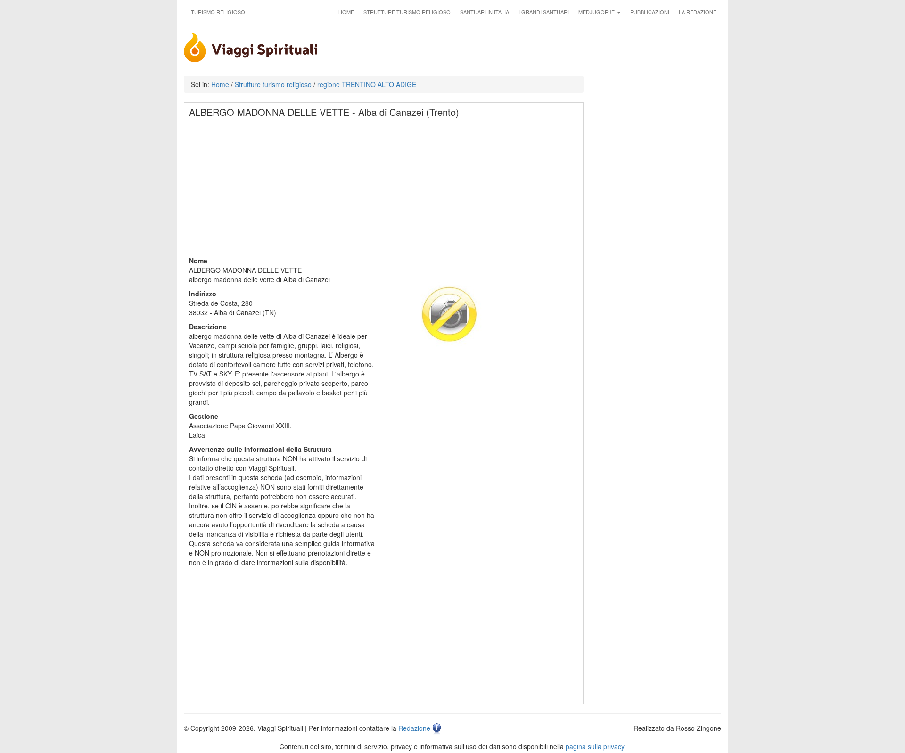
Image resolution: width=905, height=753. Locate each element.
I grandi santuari (543, 12)
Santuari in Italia (484, 12)
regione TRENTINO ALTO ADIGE (366, 84)
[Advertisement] (384, 190)
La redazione (697, 12)
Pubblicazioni (649, 12)
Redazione (414, 728)
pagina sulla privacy (595, 746)
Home (346, 12)
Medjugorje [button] (597, 12)
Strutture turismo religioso (407, 12)
